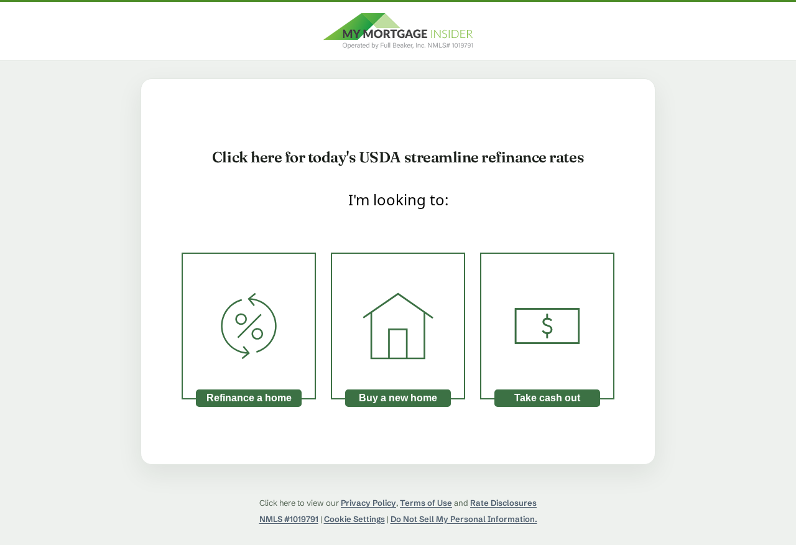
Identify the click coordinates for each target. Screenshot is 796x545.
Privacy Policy (368, 503)
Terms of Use (426, 503)
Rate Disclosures (503, 503)
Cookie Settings (354, 519)
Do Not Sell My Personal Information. (464, 519)
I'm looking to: (398, 199)
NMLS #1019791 (288, 519)
